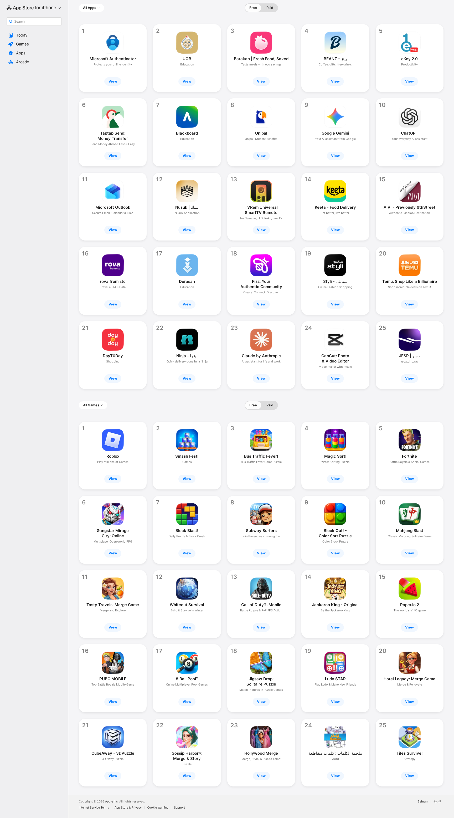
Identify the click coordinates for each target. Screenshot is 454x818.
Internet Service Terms (94, 807)
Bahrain (423, 801)
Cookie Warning (157, 807)
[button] (34, 35)
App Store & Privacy (128, 807)
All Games (91, 405)
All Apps (89, 8)
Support (179, 807)
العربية (437, 801)
